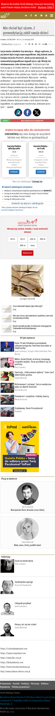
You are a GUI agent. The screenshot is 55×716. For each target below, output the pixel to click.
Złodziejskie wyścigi (24, 582)
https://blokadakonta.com (12, 662)
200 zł (42, 239)
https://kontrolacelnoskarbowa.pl (15, 667)
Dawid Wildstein (21, 378)
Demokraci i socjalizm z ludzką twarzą (32, 396)
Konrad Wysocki (21, 390)
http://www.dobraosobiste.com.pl (15, 671)
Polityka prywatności (21, 687)
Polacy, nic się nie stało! (25, 624)
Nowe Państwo (17, 697)
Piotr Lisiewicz (20, 367)
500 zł (22, 245)
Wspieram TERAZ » (46, 7)
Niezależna (4, 697)
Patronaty (35, 683)
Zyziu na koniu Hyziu (24, 560)
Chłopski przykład (23, 603)
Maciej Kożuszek (21, 399)
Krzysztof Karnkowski (23, 585)
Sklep (46, 700)
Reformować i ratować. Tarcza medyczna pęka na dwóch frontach (33, 385)
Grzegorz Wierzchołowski (37, 351)
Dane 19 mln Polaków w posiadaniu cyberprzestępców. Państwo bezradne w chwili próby (33, 346)
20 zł (12, 239)
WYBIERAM (14, 172)
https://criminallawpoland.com (14, 648)
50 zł (22, 239)
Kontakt (16, 683)
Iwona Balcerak (27, 542)
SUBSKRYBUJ (11, 134)
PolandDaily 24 (6, 703)
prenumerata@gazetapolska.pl (12, 210)
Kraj (14, 309)
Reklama (44, 683)
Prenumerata (5, 683)
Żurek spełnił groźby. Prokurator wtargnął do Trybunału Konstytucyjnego (32, 327)
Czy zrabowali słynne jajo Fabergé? (28, 306)
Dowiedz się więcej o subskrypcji (27, 203)
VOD (27, 697)
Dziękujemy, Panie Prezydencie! (29, 408)
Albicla (27, 700)
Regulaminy (5, 687)
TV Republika (16, 700)
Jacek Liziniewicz (21, 351)
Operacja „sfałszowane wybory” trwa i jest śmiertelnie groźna (34, 373)
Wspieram (27, 253)
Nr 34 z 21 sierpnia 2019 (25, 39)
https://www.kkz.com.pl (11, 657)
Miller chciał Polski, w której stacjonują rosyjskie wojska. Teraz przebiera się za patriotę (33, 362)
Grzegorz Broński (27, 298)
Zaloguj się (37, 181)
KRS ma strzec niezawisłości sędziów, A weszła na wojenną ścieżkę (33, 316)
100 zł (32, 239)
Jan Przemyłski (27, 507)
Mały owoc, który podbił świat (27, 545)
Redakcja (18, 411)
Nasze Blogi (36, 697)
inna (33, 245)
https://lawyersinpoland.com (13, 653)
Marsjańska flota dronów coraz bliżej (27, 510)
